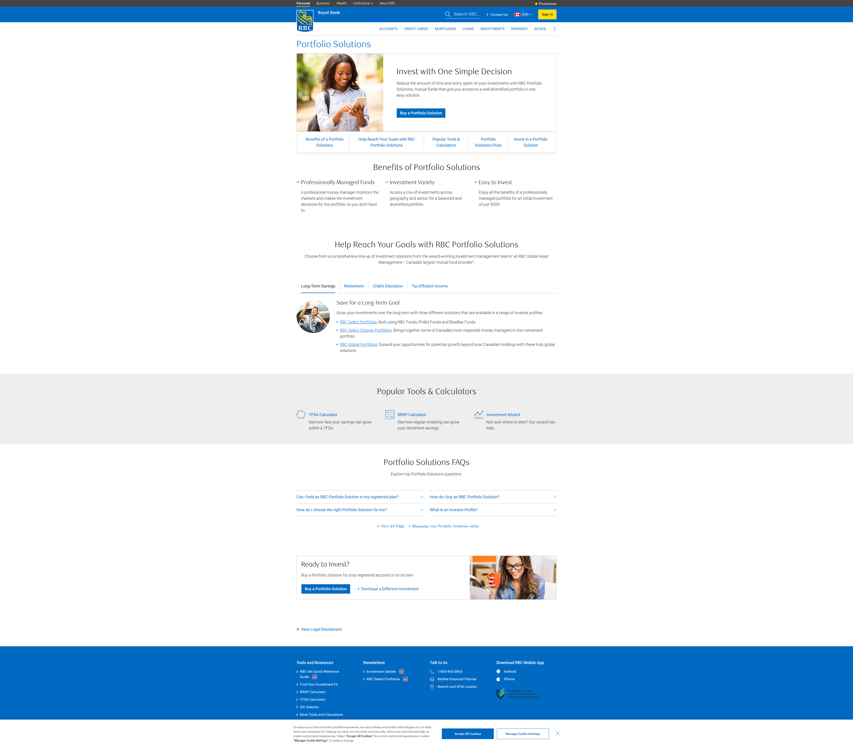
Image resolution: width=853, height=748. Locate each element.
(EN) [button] (525, 14)
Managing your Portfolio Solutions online (445, 526)
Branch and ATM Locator (457, 686)
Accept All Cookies (468, 734)
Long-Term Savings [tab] (318, 286)
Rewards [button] (519, 29)
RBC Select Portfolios (358, 322)
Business (323, 3)
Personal (303, 3)
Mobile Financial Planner (457, 679)
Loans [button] (468, 29)
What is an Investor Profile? (454, 509)
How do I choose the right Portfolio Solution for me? (342, 509)
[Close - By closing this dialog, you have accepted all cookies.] (558, 733)
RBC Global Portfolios (358, 344)
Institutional (361, 3)
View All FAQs (393, 526)
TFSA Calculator (312, 699)
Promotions (547, 4)
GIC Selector (309, 707)
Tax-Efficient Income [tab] (430, 286)
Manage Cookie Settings (523, 734)
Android (510, 671)
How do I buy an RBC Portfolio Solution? (465, 497)
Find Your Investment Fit (319, 684)
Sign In (547, 14)
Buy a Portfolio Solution (421, 113)
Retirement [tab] (354, 286)
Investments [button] (492, 29)
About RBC (387, 3)
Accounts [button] (388, 29)
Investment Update (381, 671)
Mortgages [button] (445, 29)
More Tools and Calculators (321, 714)
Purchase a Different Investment (390, 588)
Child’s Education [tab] (388, 286)
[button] (462, 14)
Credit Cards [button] (416, 29)
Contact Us (499, 14)
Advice (540, 29)
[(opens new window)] (518, 693)
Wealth (342, 3)
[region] (426, 734)
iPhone (509, 679)
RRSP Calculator (313, 692)
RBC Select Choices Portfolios (366, 330)
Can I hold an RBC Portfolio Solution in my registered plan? (348, 497)
